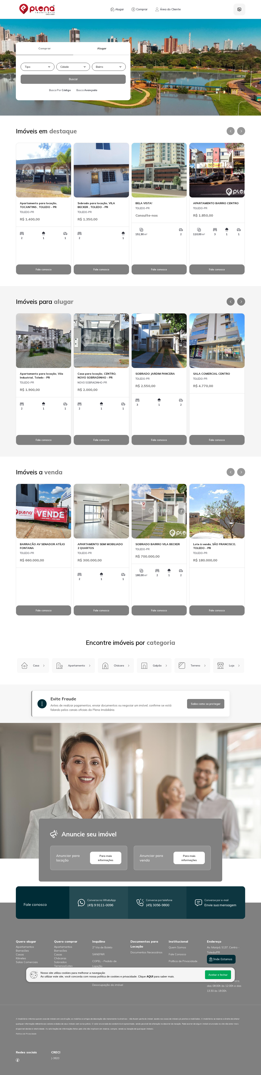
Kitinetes (21, 958)
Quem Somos (177, 947)
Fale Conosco (177, 954)
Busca (86, 90)
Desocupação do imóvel (107, 985)
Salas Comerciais (27, 962)
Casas (20, 954)
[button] (37, 67)
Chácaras (60, 958)
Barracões (22, 950)
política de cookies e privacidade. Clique (125, 976)
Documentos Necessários (146, 952)
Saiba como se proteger (205, 704)
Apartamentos (25, 947)
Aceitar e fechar (218, 974)
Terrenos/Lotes (63, 966)
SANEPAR (98, 954)
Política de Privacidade (183, 961)
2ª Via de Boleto (102, 947)
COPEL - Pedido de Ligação (104, 963)
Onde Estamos (222, 959)
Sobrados (60, 962)
